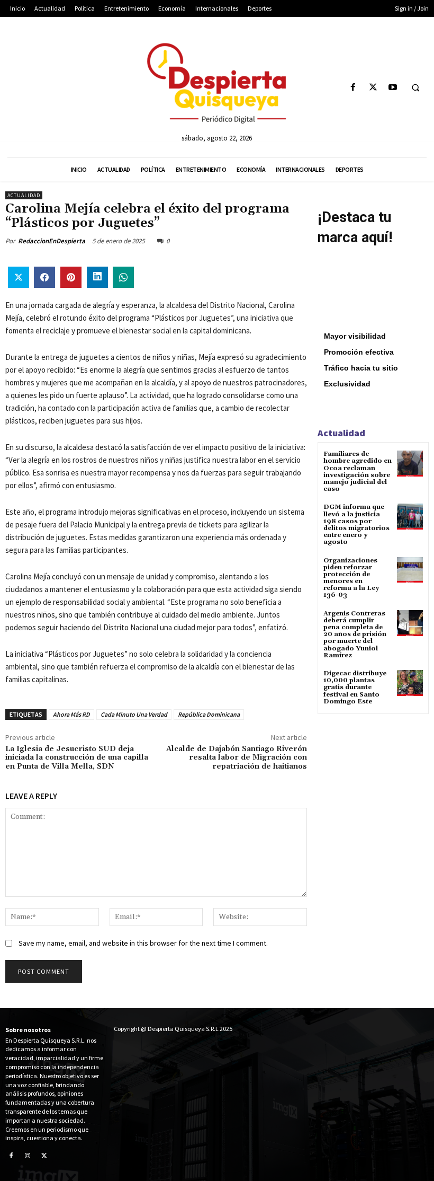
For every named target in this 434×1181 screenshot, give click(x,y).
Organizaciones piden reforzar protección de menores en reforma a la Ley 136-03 (351, 578)
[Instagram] (28, 1156)
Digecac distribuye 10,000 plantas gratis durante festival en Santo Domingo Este (354, 687)
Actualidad (23, 195)
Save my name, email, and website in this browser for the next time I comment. (143, 943)
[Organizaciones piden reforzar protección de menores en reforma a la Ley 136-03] (410, 570)
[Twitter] (373, 88)
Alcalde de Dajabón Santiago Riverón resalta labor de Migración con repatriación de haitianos (236, 758)
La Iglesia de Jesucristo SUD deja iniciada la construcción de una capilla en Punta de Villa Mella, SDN (76, 758)
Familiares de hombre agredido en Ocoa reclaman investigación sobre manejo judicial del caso (357, 471)
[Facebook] (353, 88)
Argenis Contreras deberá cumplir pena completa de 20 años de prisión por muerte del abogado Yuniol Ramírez (354, 634)
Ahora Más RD (71, 714)
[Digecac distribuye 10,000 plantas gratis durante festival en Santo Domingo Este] (410, 683)
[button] (415, 88)
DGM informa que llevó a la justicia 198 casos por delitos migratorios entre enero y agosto (356, 524)
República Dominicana (209, 714)
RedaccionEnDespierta (51, 240)
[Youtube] (392, 88)
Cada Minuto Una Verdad (134, 714)
